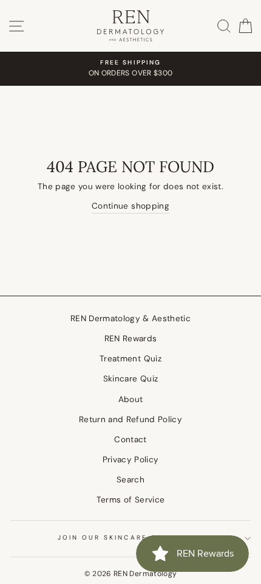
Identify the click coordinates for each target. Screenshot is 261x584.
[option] (130, 69)
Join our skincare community (131, 537)
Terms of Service (130, 500)
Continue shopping (130, 206)
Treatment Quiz (130, 358)
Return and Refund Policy (130, 419)
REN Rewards (130, 338)
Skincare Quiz (130, 379)
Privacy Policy (131, 459)
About (130, 399)
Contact (130, 439)
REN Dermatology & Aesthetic (130, 318)
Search (130, 479)
